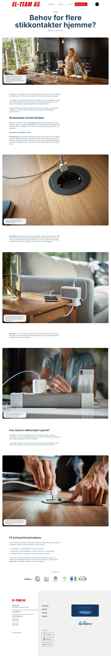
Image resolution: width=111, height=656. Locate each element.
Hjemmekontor (32, 122)
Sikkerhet (55, 11)
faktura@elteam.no (17, 616)
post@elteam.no (16, 611)
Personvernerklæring (16, 632)
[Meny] (97, 4)
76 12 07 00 (15, 620)
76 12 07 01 (15, 625)
